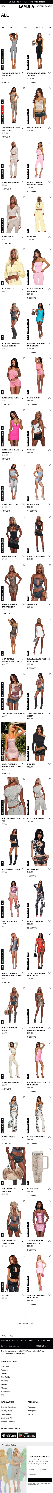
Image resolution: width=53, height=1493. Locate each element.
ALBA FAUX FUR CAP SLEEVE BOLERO (11, 345)
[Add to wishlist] (24, 34)
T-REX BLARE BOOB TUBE (10, 1351)
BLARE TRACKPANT (10, 182)
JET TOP (5, 1295)
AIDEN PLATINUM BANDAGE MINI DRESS (11, 765)
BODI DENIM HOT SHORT (9, 1029)
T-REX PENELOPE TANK (12, 713)
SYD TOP (31, 450)
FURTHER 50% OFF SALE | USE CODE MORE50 (26, 2)
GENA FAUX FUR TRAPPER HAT (9, 1242)
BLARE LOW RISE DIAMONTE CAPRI (35, 184)
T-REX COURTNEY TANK (9, 923)
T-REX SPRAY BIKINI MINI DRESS (36, 975)
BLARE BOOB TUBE (10, 398)
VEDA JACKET (8, 289)
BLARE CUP (32, 1189)
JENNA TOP (32, 604)
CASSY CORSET (34, 128)
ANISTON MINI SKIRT (36, 556)
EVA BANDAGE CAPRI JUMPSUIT (11, 75)
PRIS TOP (31, 764)
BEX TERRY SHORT (35, 819)
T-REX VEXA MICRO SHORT (35, 715)
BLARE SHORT (33, 398)
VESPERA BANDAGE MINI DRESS (36, 1297)
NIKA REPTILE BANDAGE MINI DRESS (11, 660)
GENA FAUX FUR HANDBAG (9, 1190)
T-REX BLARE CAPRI (36, 1350)
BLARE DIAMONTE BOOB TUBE (35, 290)
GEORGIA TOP (33, 869)
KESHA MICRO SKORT (11, 869)
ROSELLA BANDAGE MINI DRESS (36, 345)
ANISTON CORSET (9, 556)
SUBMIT (40, 1479)
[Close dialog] (51, 1448)
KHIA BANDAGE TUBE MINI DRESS (36, 660)
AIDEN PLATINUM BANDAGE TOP (9, 606)
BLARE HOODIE (8, 237)
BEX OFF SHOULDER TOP (11, 820)
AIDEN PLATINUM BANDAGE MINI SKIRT (36, 1029)
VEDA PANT (32, 237)
